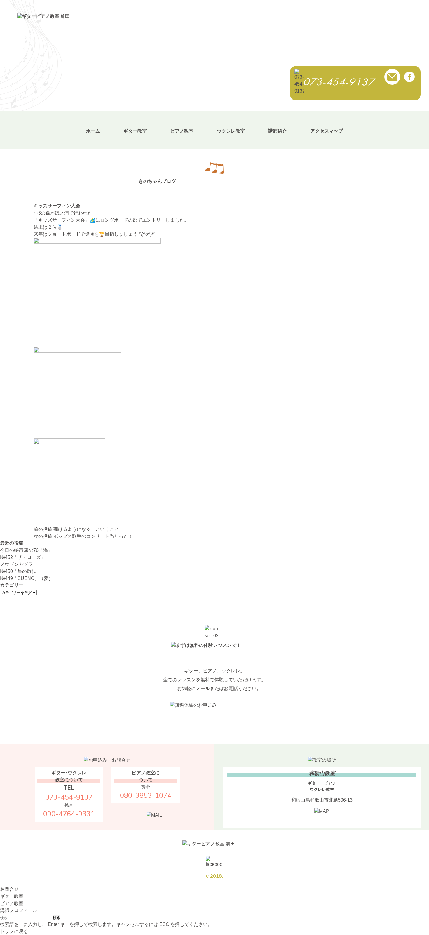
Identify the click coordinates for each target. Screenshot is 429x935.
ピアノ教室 (181, 130)
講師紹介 (277, 130)
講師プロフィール (18, 910)
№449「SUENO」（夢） (26, 578)
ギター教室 (135, 130)
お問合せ (9, 889)
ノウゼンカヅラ (16, 564)
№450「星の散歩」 (20, 571)
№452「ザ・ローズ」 (23, 557)
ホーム (93, 130)
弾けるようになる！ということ (76, 529)
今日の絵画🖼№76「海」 (26, 550)
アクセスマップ (326, 130)
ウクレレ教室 (231, 130)
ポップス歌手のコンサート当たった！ (83, 536)
